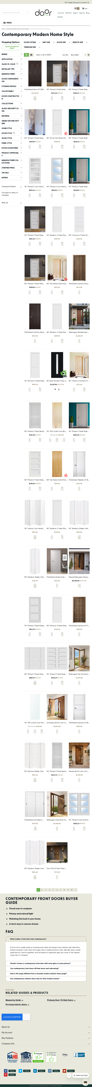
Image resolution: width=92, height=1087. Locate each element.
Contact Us (85, 2)
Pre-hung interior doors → (17, 1004)
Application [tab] (7, 59)
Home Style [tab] (7, 128)
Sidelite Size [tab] (78, 42)
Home (3, 29)
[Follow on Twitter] (20, 1071)
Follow (12, 1071)
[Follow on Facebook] (6, 1071)
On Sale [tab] (5, 173)
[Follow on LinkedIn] (35, 1071)
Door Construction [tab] (10, 97)
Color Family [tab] (8, 91)
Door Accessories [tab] (10, 148)
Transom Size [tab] (30, 47)
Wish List (69, 13)
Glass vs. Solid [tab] (9, 64)
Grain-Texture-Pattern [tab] (10, 122)
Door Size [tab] (61, 42)
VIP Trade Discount (72, 2)
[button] (55, 389)
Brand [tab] (4, 54)
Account (61, 13)
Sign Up (82, 13)
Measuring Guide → (14, 1000)
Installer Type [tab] (8, 69)
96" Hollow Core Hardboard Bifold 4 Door (41, 528)
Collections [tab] (7, 103)
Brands (60, 17)
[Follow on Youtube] (64, 1071)
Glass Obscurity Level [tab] (10, 109)
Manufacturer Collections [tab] (10, 161)
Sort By (65, 55)
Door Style (13, 29)
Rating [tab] (5, 178)
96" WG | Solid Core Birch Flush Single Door (63, 431)
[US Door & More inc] (43, 12)
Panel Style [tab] (7, 143)
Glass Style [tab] (7, 138)
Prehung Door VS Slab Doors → (61, 1000)
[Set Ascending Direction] (88, 55)
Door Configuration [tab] (10, 80)
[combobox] (16, 12)
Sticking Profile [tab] (9, 86)
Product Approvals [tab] (10, 154)
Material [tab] (6, 116)
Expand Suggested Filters (12, 47)
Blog (87, 13)
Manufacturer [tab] (8, 74)
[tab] (46, 909)
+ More (8, 29)
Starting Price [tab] (8, 168)
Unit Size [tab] (46, 42)
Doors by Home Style (22, 29)
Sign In (75, 13)
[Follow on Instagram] (50, 1071)
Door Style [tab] (7, 133)
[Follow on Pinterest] (6, 1074)
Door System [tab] (30, 42)
